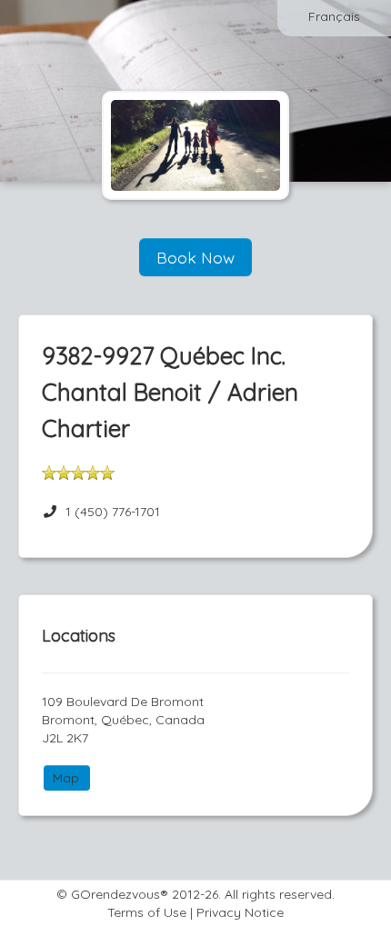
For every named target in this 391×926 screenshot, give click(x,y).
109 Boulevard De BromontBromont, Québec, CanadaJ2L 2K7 (123, 719)
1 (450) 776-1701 (112, 511)
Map (66, 778)
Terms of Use (146, 912)
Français (334, 16)
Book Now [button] (195, 257)
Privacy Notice (240, 912)
